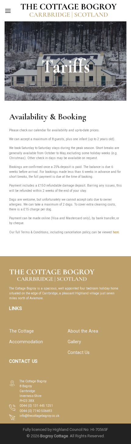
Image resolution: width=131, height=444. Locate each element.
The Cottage (21, 331)
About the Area (83, 331)
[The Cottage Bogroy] (69, 10)
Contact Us (79, 352)
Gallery (74, 341)
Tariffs (15, 352)
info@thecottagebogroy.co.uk (39, 415)
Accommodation (26, 341)
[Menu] (8, 11)
